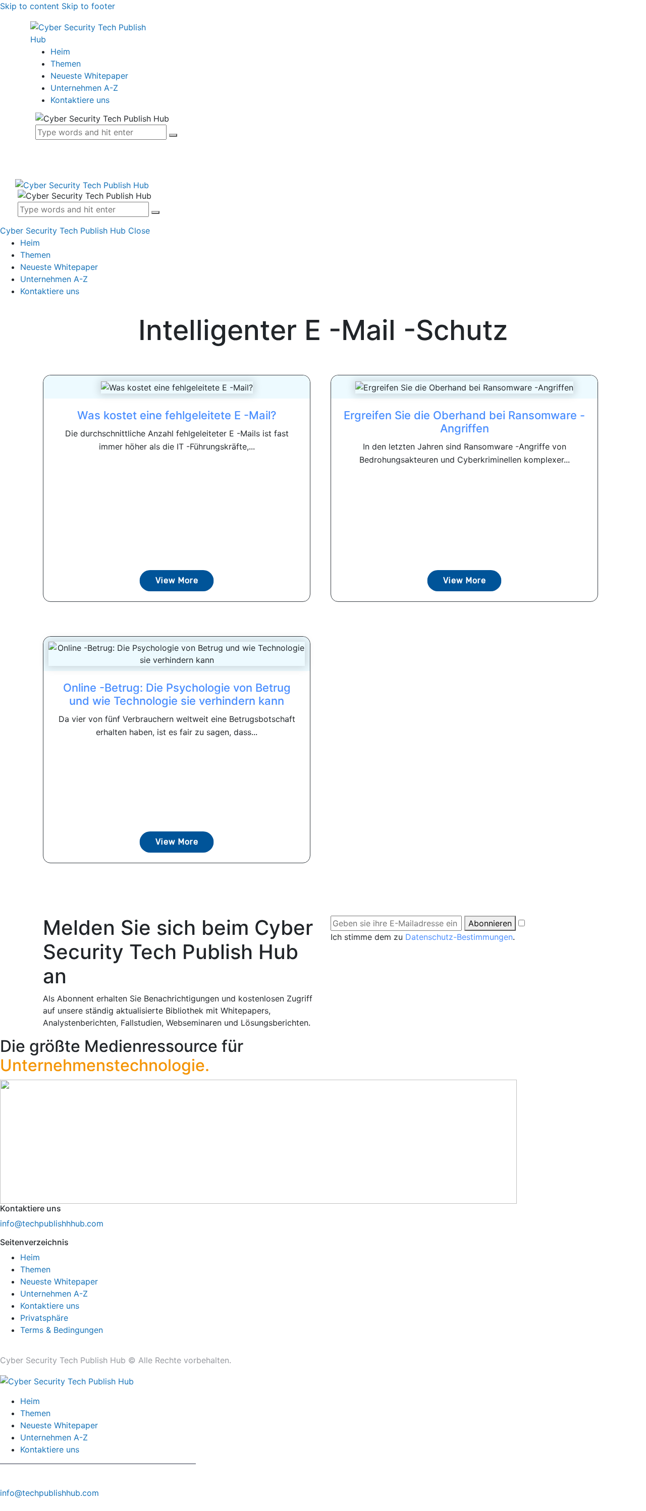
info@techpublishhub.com (49, 1493)
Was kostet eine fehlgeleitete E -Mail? (177, 415)
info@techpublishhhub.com (51, 1223)
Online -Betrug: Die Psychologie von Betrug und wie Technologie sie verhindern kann (177, 694)
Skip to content (29, 6)
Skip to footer (88, 6)
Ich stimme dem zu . (423, 937)
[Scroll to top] (5, 1505)
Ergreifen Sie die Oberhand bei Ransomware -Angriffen (464, 422)
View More (176, 580)
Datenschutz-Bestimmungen (459, 937)
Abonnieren (490, 923)
